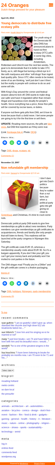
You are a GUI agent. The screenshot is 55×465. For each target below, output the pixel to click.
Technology (7, 431)
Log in (4, 444)
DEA (33, 132)
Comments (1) (7, 156)
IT (38, 419)
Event (4, 414)
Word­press (24, 463)
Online (21, 423)
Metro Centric (8, 385)
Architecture (17, 406)
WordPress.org (9, 456)
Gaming (5, 419)
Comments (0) (7, 296)
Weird (18, 33)
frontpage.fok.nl (15, 132)
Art (27, 406)
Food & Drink (31, 414)
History (32, 419)
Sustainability (35, 427)
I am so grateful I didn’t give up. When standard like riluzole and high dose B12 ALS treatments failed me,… (27, 325)
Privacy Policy (39, 463)
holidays (16, 291)
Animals (5, 406)
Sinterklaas (6, 215)
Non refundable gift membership (24, 167)
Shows (15, 427)
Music (4, 423)
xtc (29, 150)
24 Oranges (15, 5)
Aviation (5, 410)
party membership (42, 291)
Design (34, 410)
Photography (33, 423)
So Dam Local (8, 389)
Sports (23, 427)
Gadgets (43, 414)
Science (5, 427)
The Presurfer (8, 394)
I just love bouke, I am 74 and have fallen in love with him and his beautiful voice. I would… (26, 340)
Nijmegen (27, 291)
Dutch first (45, 410)
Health (13, 33)
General (14, 173)
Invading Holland (10, 381)
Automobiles (36, 406)
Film (20, 414)
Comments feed (9, 452)
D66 (9, 150)
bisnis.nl (5, 273)
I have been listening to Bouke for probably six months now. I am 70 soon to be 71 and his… (27, 355)
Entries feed (7, 448)
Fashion (13, 414)
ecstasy (23, 150)
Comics (25, 410)
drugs (15, 150)
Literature (46, 419)
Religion (45, 423)
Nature (13, 423)
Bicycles (16, 410)
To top (4, 312)
